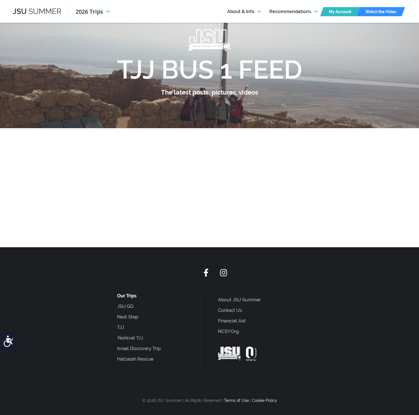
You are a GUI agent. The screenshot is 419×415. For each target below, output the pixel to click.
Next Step (127, 317)
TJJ (120, 327)
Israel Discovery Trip (139, 348)
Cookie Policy (264, 400)
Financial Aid (231, 321)
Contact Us (230, 310)
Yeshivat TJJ (130, 338)
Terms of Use (237, 400)
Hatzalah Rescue (135, 359)
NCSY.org (228, 331)
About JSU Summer (239, 299)
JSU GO (125, 306)
